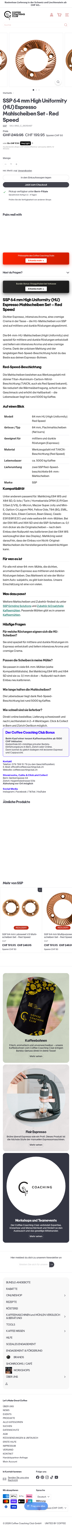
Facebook (21, 791)
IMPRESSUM (9, 1445)
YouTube (41, 791)
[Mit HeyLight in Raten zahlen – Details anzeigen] (32, 143)
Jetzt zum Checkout (36, 184)
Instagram (8, 791)
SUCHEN (7, 1426)
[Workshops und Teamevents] (36, 1186)
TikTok (31, 791)
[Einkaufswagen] (59, 15)
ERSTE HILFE (9, 1441)
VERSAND (8, 1449)
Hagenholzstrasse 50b (23, 780)
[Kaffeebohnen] (36, 1006)
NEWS (6, 1410)
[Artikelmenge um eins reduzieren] (5, 164)
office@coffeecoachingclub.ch (27, 766)
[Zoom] (58, 82)
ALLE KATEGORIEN (13, 1422)
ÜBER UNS (8, 1406)
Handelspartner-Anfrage (15, 1457)
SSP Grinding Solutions (17, 606)
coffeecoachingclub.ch (25, 769)
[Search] (65, 25)
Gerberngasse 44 (18, 777)
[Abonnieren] (51, 1264)
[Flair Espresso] (36, 1097)
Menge (7, 158)
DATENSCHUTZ (11, 1430)
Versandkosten (25, 170)
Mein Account (10, 1461)
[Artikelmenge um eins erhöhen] (16, 164)
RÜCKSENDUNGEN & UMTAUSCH (20, 1437)
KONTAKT (8, 1453)
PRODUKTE (9, 1418)
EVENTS (7, 1414)
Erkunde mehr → (36, 260)
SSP (20, 883)
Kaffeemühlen (11, 614)
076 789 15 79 (19, 764)
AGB (5, 1434)
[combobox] (36, 25)
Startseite (7, 93)
